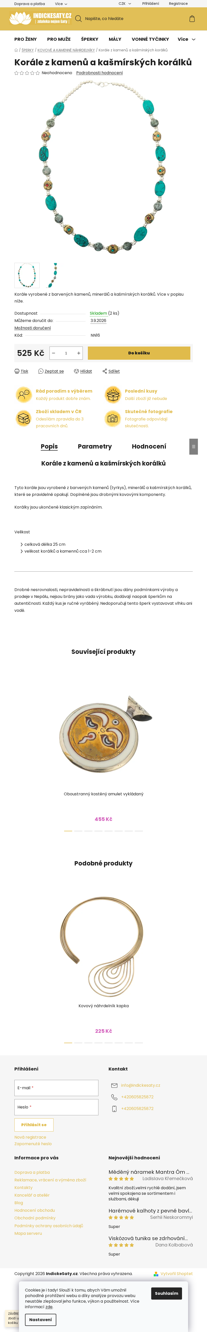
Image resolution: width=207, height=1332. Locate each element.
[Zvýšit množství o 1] (79, 353)
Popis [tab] (49, 446)
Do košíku (139, 353)
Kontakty (23, 1187)
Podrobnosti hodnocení (99, 73)
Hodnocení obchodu (34, 1210)
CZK (122, 3)
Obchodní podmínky (35, 1218)
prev (18, 755)
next (189, 755)
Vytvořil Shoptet (177, 1274)
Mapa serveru (28, 1233)
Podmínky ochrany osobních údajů (48, 1226)
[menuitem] (25, 39)
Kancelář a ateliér (32, 1195)
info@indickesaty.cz (140, 1085)
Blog (18, 1203)
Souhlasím (166, 1293)
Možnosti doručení (32, 328)
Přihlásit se (34, 1125)
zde (49, 1307)
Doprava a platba (29, 3)
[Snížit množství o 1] (53, 353)
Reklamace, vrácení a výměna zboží (50, 1180)
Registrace (178, 3)
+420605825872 (137, 1097)
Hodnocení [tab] (149, 446)
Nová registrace (30, 1137)
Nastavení (40, 1320)
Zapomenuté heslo (33, 1144)
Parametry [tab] (95, 446)
